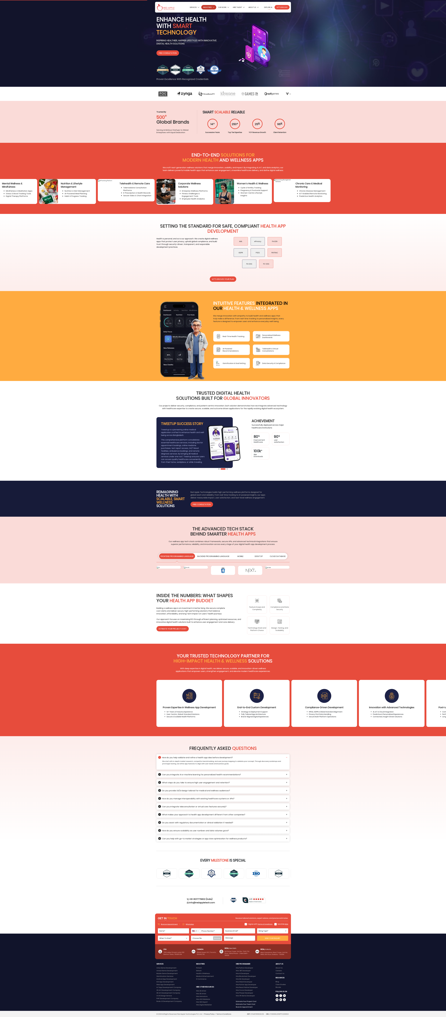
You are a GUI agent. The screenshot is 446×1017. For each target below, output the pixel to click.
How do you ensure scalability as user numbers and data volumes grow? (194, 830)
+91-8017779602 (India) (200, 899)
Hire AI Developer (242, 973)
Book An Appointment (244, 1007)
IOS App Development (165, 982)
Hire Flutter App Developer (246, 984)
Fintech (199, 968)
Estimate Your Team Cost (245, 1004)
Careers (279, 971)
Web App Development (165, 984)
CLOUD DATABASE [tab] (278, 556)
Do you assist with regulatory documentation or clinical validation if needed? (196, 822)
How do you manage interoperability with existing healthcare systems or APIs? (196, 798)
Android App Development (166, 979)
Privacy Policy (209, 1014)
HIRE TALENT (237, 7)
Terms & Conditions (265, 924)
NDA (286, 924)
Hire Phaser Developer (244, 993)
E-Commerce (201, 979)
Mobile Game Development (167, 973)
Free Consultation (168, 53)
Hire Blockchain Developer (246, 976)
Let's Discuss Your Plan (223, 279)
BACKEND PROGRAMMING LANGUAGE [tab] (213, 556)
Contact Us (280, 973)
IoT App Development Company (168, 987)
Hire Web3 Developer (244, 982)
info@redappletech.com (202, 902)
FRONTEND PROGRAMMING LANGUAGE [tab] (177, 556)
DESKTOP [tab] (259, 556)
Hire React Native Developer (247, 987)
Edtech (199, 971)
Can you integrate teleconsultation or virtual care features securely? (192, 806)
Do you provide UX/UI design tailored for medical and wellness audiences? (194, 790)
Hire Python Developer (244, 968)
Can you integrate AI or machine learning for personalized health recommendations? (200, 774)
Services (193, 7)
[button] (219, 469)
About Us (252, 7)
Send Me (282, 924)
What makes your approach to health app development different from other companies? (202, 814)
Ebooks (278, 987)
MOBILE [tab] (240, 556)
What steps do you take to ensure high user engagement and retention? (194, 782)
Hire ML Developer (243, 979)
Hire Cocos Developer (244, 990)
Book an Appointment (169, 924)
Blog (277, 982)
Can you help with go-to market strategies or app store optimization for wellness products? (203, 838)
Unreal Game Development (167, 971)
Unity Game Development (166, 968)
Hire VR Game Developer (245, 996)
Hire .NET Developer (243, 971)
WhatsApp (190, 924)
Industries (207, 7)
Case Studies (281, 984)
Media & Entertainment (205, 976)
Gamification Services (164, 976)
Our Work (222, 7)
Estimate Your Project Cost (172, 628)
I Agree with (260, 924)
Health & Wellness (203, 973)
